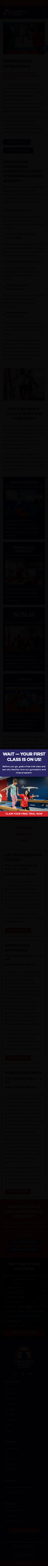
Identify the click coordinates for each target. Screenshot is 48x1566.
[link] (24, 814)
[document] (24, 783)
